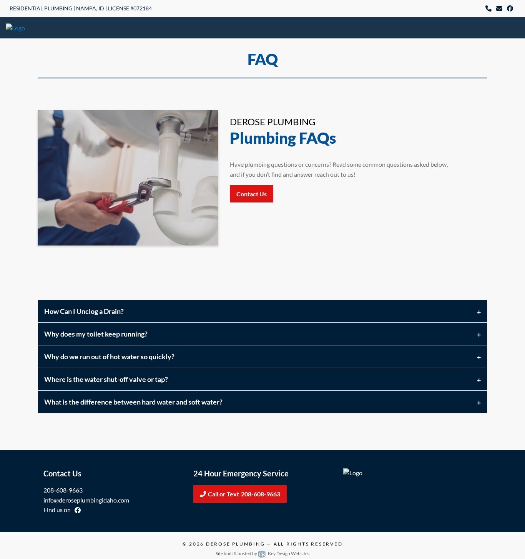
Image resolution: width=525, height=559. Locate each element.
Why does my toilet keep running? (96, 334)
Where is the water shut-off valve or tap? (106, 379)
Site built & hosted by (262, 553)
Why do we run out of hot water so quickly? (109, 356)
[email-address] (499, 8)
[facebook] (510, 8)
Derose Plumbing (235, 544)
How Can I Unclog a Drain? (84, 311)
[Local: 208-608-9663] (488, 8)
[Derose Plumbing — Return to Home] (43, 27)
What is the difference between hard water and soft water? (133, 402)
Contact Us (251, 193)
